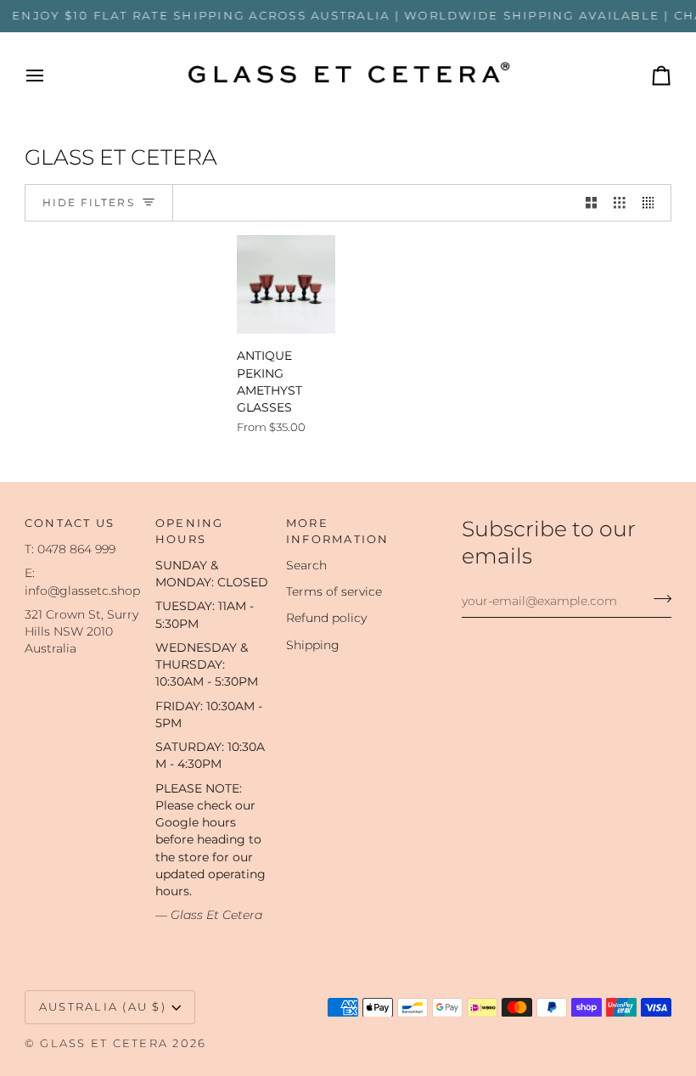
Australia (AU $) (102, 1006)
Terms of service (334, 591)
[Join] (657, 599)
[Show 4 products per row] (652, 203)
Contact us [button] (70, 523)
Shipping (313, 645)
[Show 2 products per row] (591, 203)
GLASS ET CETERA (104, 1043)
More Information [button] (338, 531)
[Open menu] (50, 76)
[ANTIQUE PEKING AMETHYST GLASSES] (286, 284)
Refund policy (326, 618)
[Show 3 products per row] (619, 203)
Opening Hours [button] (189, 531)
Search (306, 565)
